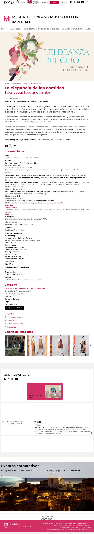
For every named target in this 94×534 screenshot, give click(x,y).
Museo (4, 29)
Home (7, 84)
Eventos (55, 29)
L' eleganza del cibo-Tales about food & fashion (25, 288)
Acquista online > (14, 307)
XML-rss (88, 529)
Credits (63, 529)
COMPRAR (54, 2)
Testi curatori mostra (15, 324)
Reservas (8, 214)
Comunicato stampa (15, 317)
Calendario (78, 29)
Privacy (77, 527)
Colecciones (15, 29)
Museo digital (29, 29)
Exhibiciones (43, 29)
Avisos (79, 170)
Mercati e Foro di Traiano (27, 527)
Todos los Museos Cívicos (37, 2)
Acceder (64, 2)
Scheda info (12, 321)
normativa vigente (55, 203)
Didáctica (66, 29)
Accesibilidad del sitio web (76, 529)
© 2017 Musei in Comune (63, 527)
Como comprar (11, 207)
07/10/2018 (62, 429)
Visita (88, 29)
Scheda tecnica (13, 327)
